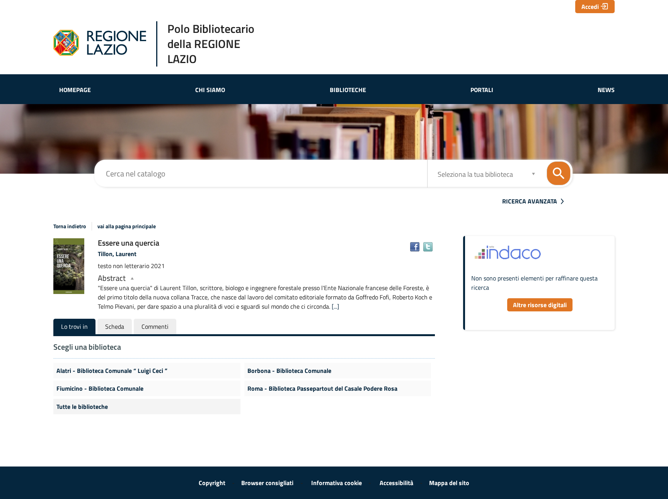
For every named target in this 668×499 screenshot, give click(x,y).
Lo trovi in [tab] (74, 326)
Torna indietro (69, 226)
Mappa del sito (449, 482)
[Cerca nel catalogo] (559, 173)
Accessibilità (396, 482)
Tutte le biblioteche (82, 406)
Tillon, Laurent (117, 253)
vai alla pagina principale (126, 226)
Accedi (590, 6)
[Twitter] (428, 246)
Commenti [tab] (155, 326)
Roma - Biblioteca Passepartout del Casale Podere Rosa (322, 388)
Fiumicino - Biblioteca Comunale (99, 388)
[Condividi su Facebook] (414, 246)
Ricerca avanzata (529, 201)
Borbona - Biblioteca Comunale (289, 370)
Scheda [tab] (114, 326)
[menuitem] (75, 89)
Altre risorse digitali (540, 304)
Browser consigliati (267, 482)
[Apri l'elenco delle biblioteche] (533, 173)
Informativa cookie (336, 482)
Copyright (212, 482)
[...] (335, 306)
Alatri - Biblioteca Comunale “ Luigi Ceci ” (111, 370)
